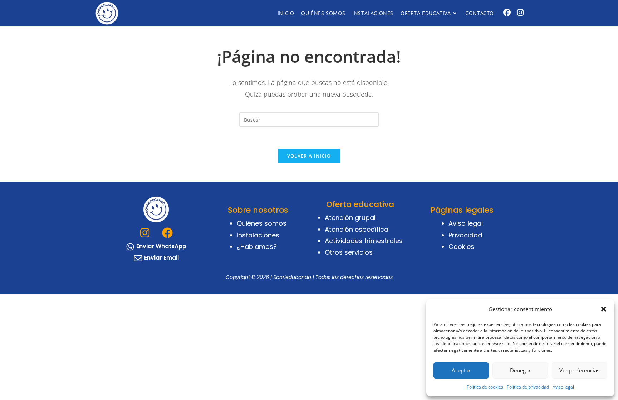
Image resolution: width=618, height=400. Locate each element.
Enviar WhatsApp (161, 246)
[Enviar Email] (138, 258)
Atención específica (356, 229)
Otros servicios (349, 252)
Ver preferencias (579, 370)
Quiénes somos (261, 223)
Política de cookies (485, 387)
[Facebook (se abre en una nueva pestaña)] (507, 12)
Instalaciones (258, 235)
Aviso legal (563, 387)
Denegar (520, 370)
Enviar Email (161, 258)
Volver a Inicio (309, 156)
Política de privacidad (528, 387)
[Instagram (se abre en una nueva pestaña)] (520, 12)
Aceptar (461, 370)
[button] (603, 309)
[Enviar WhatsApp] (130, 246)
